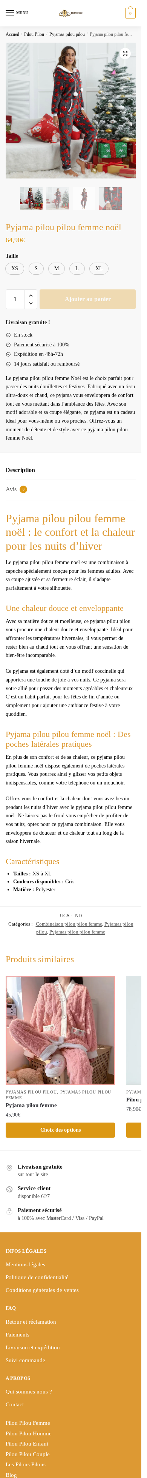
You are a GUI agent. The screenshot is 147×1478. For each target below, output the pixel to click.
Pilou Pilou (34, 34)
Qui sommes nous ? (29, 1392)
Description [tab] (20, 470)
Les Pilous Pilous (26, 1464)
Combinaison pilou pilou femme (69, 924)
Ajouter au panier (88, 299)
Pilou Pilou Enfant (27, 1444)
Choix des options (60, 1130)
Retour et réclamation (31, 1322)
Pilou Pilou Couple (28, 1454)
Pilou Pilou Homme (29, 1433)
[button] (125, 53)
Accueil (12, 34)
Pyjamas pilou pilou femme (77, 932)
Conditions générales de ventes (42, 1290)
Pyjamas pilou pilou (67, 34)
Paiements (17, 1335)
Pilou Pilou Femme (28, 1423)
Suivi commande (25, 1360)
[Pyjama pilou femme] (60, 1030)
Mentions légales (25, 1264)
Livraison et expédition (33, 1347)
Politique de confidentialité (37, 1277)
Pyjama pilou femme (31, 1105)
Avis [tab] (15, 489)
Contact (15, 1404)
